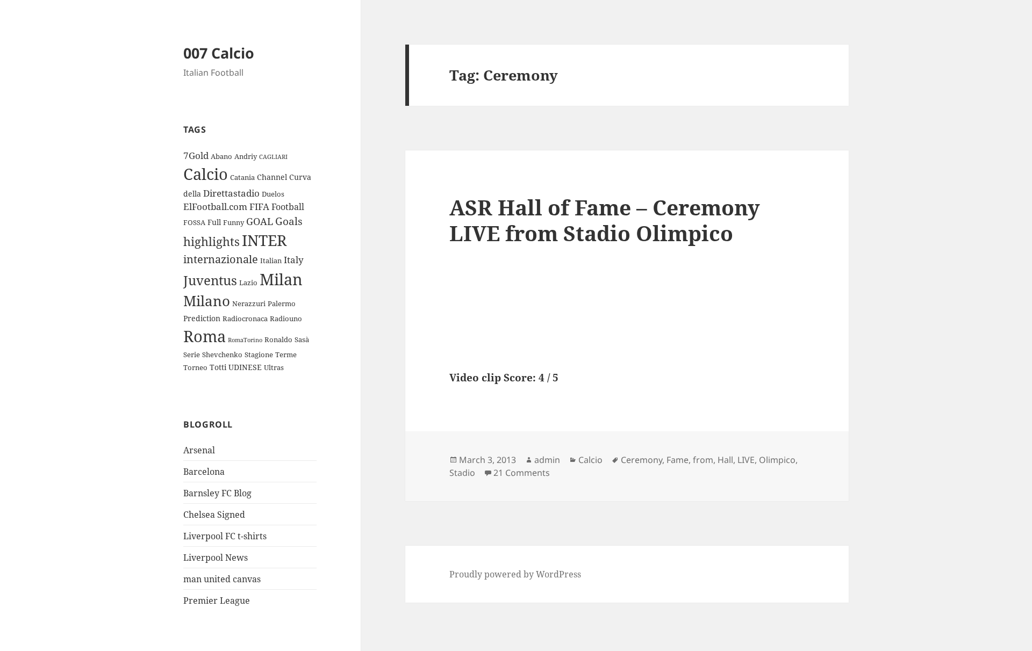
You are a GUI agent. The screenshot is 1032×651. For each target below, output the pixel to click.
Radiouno (286, 318)
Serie (191, 354)
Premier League (216, 600)
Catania (242, 177)
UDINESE (245, 367)
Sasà (302, 339)
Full (214, 222)
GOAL (259, 221)
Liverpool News (215, 557)
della (192, 194)
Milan (281, 279)
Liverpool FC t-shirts (225, 536)
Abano (221, 156)
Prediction (201, 318)
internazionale (220, 259)
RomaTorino (245, 340)
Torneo (195, 367)
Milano (206, 300)
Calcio (205, 174)
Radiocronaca (245, 318)
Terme (286, 354)
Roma (204, 336)
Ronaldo (278, 339)
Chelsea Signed (214, 514)
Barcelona (204, 472)
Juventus (210, 280)
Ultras (274, 367)
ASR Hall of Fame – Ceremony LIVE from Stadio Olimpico (604, 220)
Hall (725, 460)
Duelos (273, 194)
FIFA (259, 206)
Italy (294, 260)
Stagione (259, 354)
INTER (264, 240)
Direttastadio (231, 193)
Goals (289, 221)
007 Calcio (218, 53)
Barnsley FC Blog (217, 493)
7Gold (196, 155)
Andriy (245, 156)
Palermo (282, 303)
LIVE (746, 460)
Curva (300, 177)
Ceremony (641, 460)
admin (547, 460)
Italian (271, 260)
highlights (211, 241)
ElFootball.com (215, 206)
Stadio (462, 473)
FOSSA (194, 222)
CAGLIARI (273, 157)
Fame (677, 460)
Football (287, 207)
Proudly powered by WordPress (515, 574)
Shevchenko (222, 354)
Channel (272, 177)
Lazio (248, 282)
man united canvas (222, 579)
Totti (218, 367)
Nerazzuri (249, 303)
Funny (233, 222)
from (703, 460)
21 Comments (521, 473)
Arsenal (199, 450)
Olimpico (777, 460)
